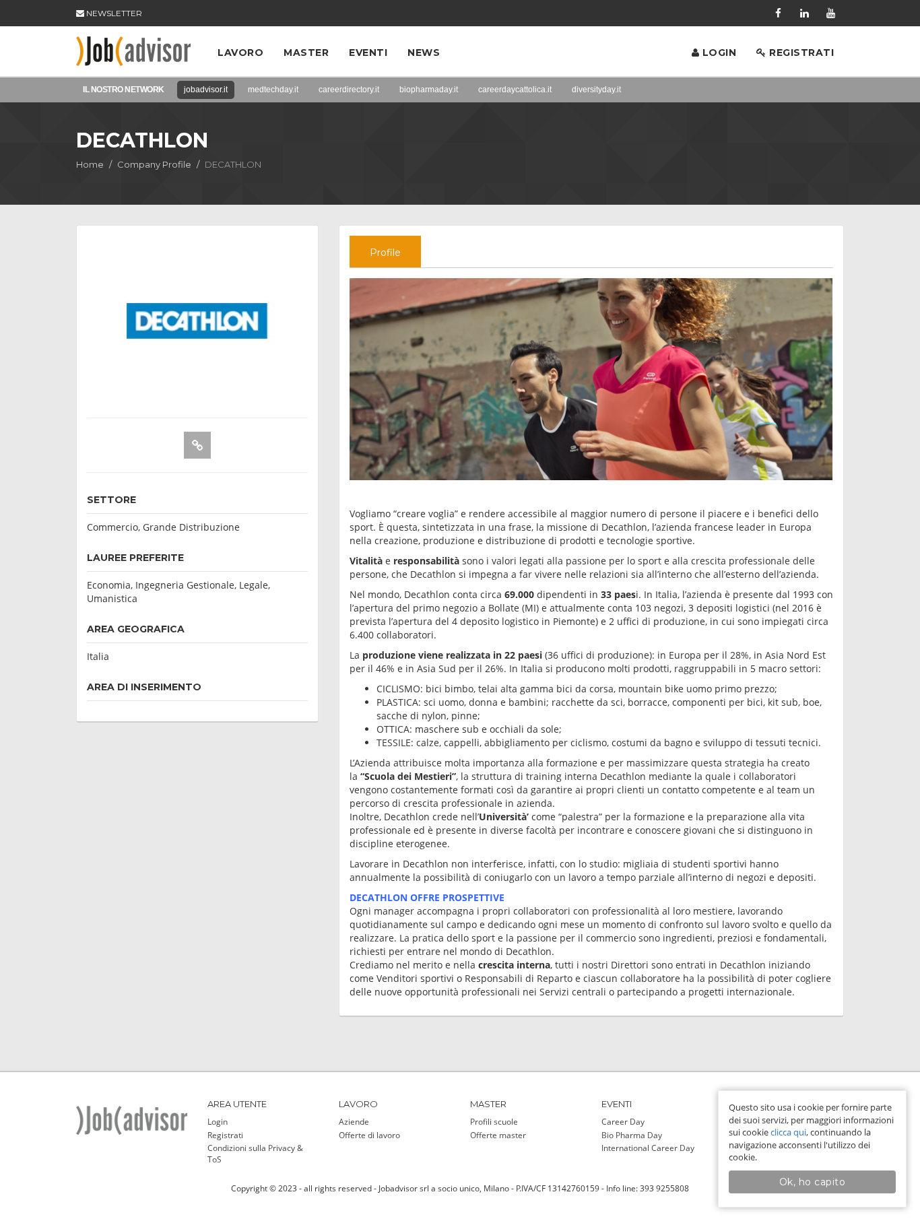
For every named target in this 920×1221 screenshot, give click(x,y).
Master (306, 52)
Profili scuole (494, 1121)
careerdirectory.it (349, 89)
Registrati (800, 52)
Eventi (368, 52)
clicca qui (788, 1132)
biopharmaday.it (428, 89)
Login (717, 52)
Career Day (623, 1121)
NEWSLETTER (113, 13)
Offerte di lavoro (369, 1135)
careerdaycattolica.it (515, 89)
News (423, 52)
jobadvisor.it (206, 89)
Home (90, 164)
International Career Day (647, 1148)
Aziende (354, 1121)
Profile (385, 252)
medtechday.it (273, 89)
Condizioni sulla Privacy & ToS (255, 1153)
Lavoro (240, 52)
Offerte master (498, 1135)
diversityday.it (596, 89)
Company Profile (154, 164)
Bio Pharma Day (631, 1135)
